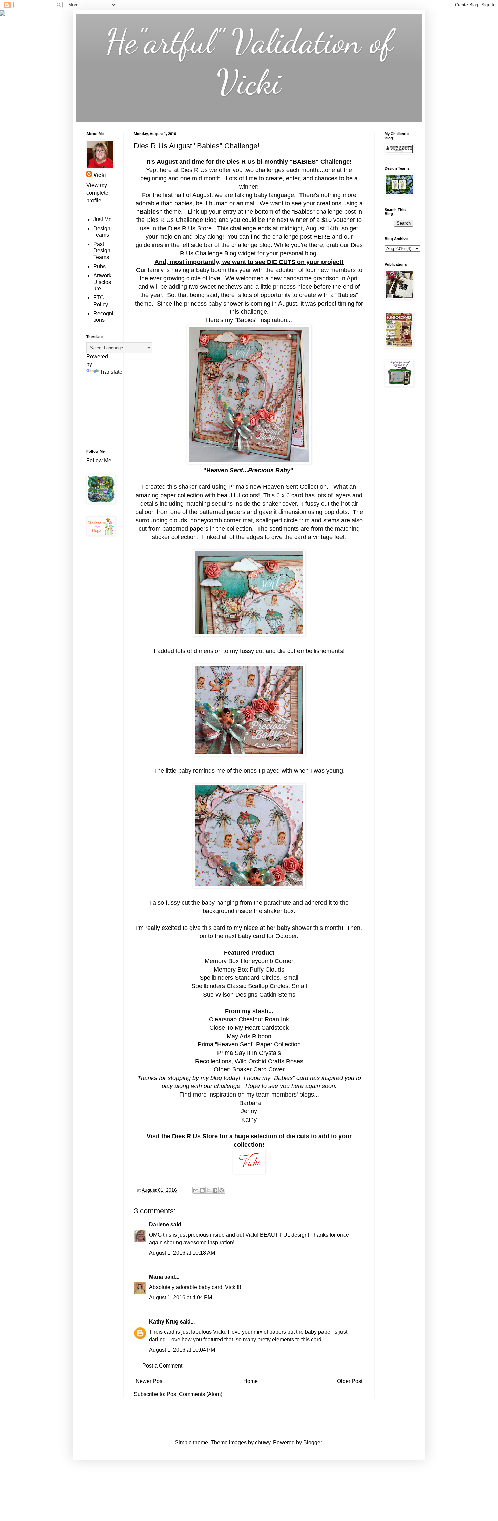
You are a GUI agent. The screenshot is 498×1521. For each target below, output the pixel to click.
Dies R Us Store (190, 228)
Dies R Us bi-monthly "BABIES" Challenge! (289, 161)
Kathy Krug (164, 1322)
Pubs (99, 266)
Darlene (159, 1224)
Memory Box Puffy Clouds (249, 969)
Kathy (249, 1119)
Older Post (349, 1381)
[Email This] (195, 1190)
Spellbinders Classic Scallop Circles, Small (249, 986)
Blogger (312, 1442)
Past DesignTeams (101, 250)
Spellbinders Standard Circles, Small (249, 977)
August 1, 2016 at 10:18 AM (182, 1253)
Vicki (99, 175)
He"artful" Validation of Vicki (249, 61)
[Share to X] (208, 1190)
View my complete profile (97, 192)
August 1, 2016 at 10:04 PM (182, 1350)
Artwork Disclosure (102, 282)
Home (250, 1381)
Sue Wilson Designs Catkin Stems (249, 994)
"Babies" (303, 211)
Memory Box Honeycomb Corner (249, 961)
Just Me (102, 219)
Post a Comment (162, 1366)
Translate (111, 372)
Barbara (249, 1103)
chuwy (262, 1442)
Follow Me (99, 460)
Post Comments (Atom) (194, 1394)
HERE (321, 236)
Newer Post (150, 1381)
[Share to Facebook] (215, 1190)
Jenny (249, 1111)
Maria (156, 1277)
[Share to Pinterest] (221, 1190)
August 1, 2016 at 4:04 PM (180, 1297)
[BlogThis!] (202, 1190)
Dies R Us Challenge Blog (181, 219)
